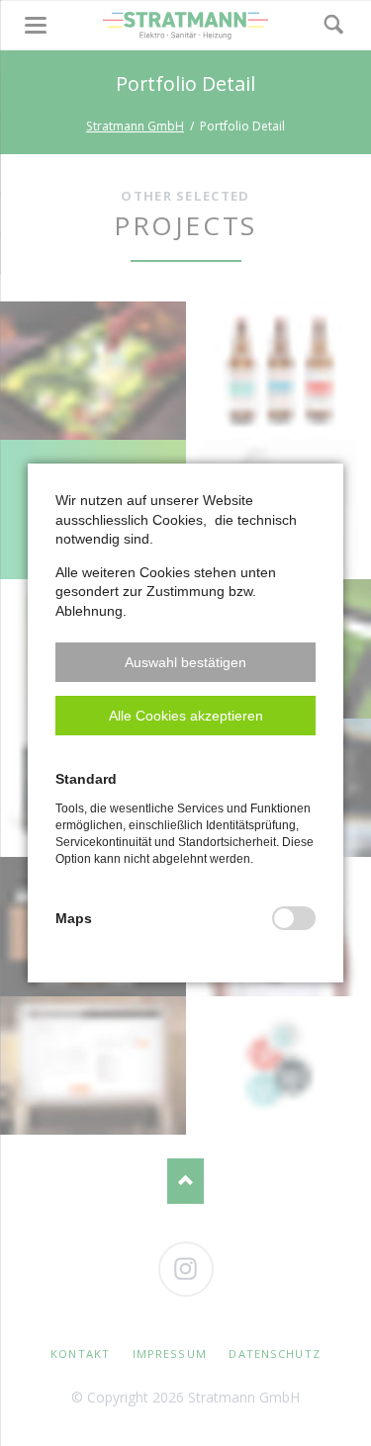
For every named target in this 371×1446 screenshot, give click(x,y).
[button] (185, 662)
